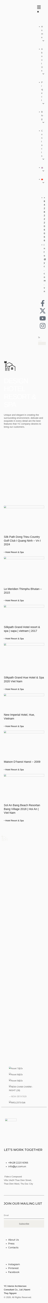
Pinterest (13, 1268)
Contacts (13, 1247)
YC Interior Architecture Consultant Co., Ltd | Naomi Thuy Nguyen (17, 1289)
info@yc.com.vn (17, 1166)
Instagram (14, 1264)
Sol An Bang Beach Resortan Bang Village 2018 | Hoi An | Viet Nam (22, 809)
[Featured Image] (24, 507)
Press (11, 1243)
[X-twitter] (42, 311)
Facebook (13, 1272)
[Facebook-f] (42, 303)
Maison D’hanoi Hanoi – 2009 (22, 761)
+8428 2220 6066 (44, 219)
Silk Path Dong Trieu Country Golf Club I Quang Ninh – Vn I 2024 (22, 540)
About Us (13, 1239)
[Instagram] (42, 326)
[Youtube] (42, 318)
